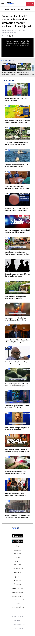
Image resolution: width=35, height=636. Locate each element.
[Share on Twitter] (10, 36)
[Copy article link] (12, 36)
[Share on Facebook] (7, 36)
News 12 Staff (5, 30)
